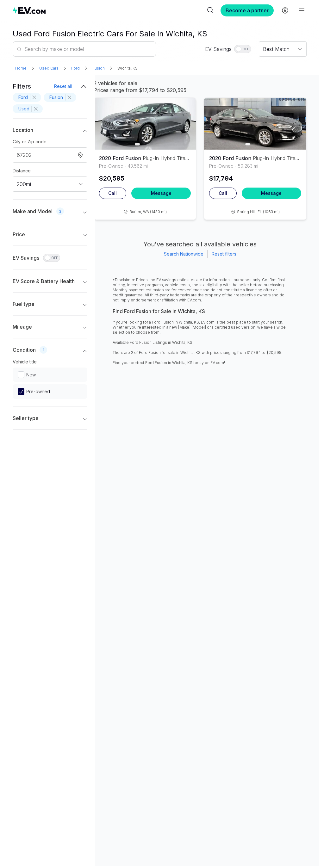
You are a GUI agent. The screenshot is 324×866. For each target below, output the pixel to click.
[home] (109, 10)
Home (21, 68)
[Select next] (186, 121)
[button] (50, 131)
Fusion (98, 68)
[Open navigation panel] (301, 10)
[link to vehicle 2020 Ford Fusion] (145, 124)
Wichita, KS (127, 68)
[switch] (242, 49)
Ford (75, 68)
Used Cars (49, 68)
